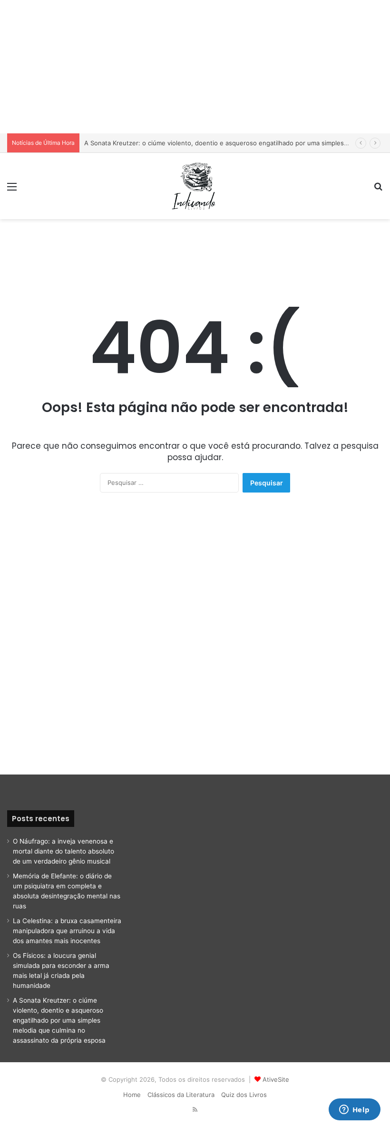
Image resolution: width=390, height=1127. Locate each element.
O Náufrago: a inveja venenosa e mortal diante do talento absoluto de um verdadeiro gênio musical (63, 851)
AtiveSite (276, 1079)
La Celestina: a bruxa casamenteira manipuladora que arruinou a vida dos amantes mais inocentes (67, 931)
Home (132, 1094)
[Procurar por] (378, 190)
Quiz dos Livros (244, 1094)
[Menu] (12, 190)
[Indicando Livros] (195, 186)
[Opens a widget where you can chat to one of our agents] (354, 1110)
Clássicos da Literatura (180, 1094)
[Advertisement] (195, 66)
